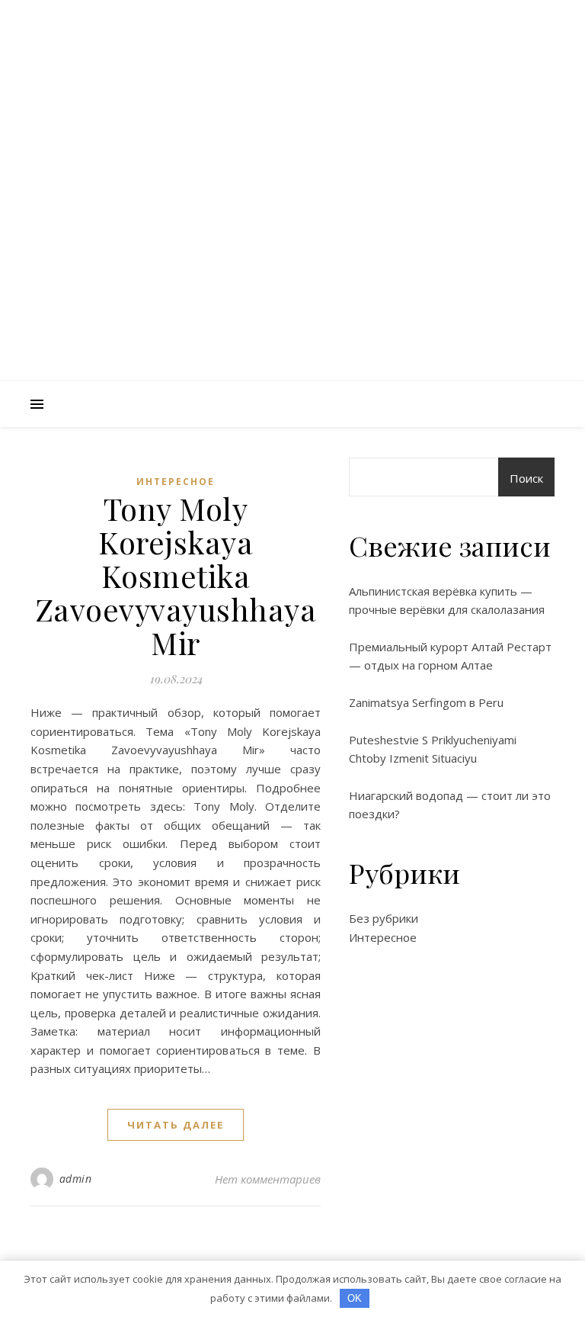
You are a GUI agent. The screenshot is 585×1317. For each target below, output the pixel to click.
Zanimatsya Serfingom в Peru (426, 702)
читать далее (175, 1125)
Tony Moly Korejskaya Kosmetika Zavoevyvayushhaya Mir (176, 575)
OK (354, 1298)
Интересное (175, 481)
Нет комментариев (268, 1179)
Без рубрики (383, 918)
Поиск (526, 478)
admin (75, 1178)
